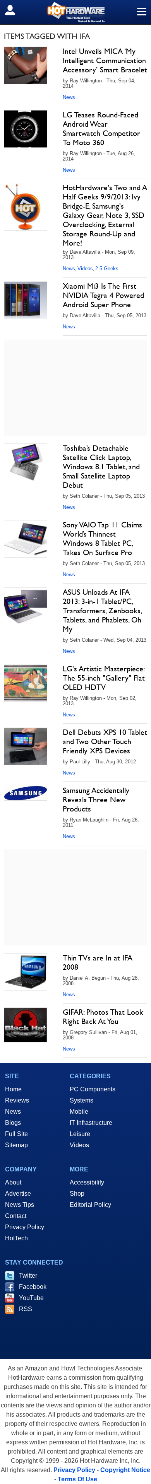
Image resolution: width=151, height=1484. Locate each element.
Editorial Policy (90, 1204)
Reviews (17, 1100)
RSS (25, 1309)
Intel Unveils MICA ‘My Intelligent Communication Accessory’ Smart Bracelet (105, 60)
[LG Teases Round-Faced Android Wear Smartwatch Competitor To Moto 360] (25, 128)
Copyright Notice (125, 1470)
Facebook (32, 1286)
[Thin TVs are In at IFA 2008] (25, 972)
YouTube (31, 1298)
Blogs (13, 1122)
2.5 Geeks (106, 268)
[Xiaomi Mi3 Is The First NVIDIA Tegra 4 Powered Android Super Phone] (25, 300)
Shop (77, 1193)
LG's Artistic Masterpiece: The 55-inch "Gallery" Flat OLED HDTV (104, 678)
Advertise (18, 1193)
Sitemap (16, 1145)
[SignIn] (15, 10)
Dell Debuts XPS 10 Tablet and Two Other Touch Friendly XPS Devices (105, 741)
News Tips (19, 1204)
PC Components (92, 1089)
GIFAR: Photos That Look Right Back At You (103, 1016)
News (69, 97)
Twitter (28, 1275)
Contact (15, 1216)
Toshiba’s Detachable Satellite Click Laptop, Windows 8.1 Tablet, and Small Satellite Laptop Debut (101, 466)
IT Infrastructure (91, 1122)
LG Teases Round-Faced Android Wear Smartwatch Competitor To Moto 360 (101, 128)
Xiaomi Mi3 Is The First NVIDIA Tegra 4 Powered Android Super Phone (103, 295)
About (13, 1182)
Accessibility (87, 1182)
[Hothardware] (75, 12)
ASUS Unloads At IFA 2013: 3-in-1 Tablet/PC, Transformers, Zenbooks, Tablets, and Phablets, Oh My (102, 610)
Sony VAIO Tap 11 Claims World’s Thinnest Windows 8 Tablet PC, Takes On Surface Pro (102, 538)
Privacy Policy (24, 1227)
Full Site (16, 1134)
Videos (85, 268)
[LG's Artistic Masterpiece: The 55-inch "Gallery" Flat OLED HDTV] (25, 682)
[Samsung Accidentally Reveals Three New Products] (25, 793)
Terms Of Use (77, 1479)
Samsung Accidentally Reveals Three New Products (96, 799)
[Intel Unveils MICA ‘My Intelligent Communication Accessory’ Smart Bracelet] (25, 65)
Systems (81, 1100)
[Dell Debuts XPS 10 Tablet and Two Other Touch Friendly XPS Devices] (25, 746)
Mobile (79, 1111)
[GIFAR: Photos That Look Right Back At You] (25, 1025)
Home (13, 1089)
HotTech (16, 1238)
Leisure (80, 1134)
